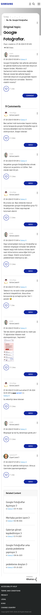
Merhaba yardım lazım (17, 517)
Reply (30, 145)
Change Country (8, 608)
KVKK (3, 603)
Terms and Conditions (10, 591)
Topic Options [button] (33, 23)
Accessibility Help (9, 587)
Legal (3, 599)
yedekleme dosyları (16, 564)
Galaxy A (24, 59)
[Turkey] (7, 4)
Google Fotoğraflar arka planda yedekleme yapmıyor (18, 549)
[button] (33, 54)
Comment (30, 96)
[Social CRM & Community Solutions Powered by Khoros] (32, 579)
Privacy (4, 595)
